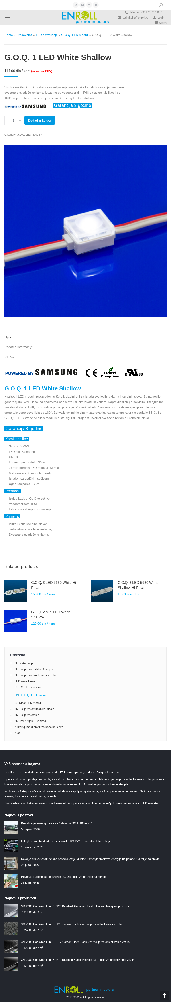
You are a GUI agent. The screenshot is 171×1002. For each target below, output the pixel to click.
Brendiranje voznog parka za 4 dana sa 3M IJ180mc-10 (56, 823)
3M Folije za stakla (27, 715)
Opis (7, 337)
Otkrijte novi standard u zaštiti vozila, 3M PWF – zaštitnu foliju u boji (65, 841)
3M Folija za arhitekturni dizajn (34, 709)
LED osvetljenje (47, 35)
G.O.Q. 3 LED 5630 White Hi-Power (54, 585)
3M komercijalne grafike (75, 772)
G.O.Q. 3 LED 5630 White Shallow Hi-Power (138, 585)
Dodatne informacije (18, 347)
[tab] (85, 335)
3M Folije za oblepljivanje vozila (35, 675)
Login (160, 17)
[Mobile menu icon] (7, 17)
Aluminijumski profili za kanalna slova (39, 727)
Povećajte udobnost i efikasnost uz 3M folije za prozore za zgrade (63, 876)
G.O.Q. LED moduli (74, 35)
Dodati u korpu (39, 120)
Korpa (163, 22)
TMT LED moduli (30, 687)
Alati (17, 733)
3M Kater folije (24, 663)
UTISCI (9, 356)
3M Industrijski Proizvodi (31, 721)
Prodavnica (24, 35)
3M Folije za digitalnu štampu (34, 669)
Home (8, 35)
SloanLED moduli (30, 703)
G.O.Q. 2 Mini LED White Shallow (50, 614)
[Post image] (11, 827)
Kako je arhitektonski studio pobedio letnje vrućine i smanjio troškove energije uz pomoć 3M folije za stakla (90, 859)
